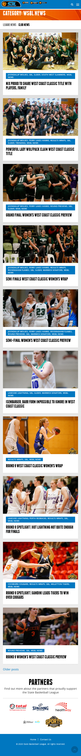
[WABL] (25, 2)
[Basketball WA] (43, 2)
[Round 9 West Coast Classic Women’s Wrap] (40, 435)
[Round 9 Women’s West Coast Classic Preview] (40, 626)
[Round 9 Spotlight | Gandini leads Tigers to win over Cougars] (40, 560)
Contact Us (45, 739)
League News (9, 24)
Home (33, 739)
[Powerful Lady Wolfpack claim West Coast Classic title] (40, 117)
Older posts (11, 669)
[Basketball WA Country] (34, 2)
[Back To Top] (74, 749)
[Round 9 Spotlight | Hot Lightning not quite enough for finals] (40, 495)
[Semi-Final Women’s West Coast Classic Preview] (40, 308)
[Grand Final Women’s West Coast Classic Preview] (40, 183)
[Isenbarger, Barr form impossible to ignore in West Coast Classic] (40, 369)
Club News (23, 24)
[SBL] (11, 4)
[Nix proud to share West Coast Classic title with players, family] (40, 51)
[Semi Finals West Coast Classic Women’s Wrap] (40, 244)
